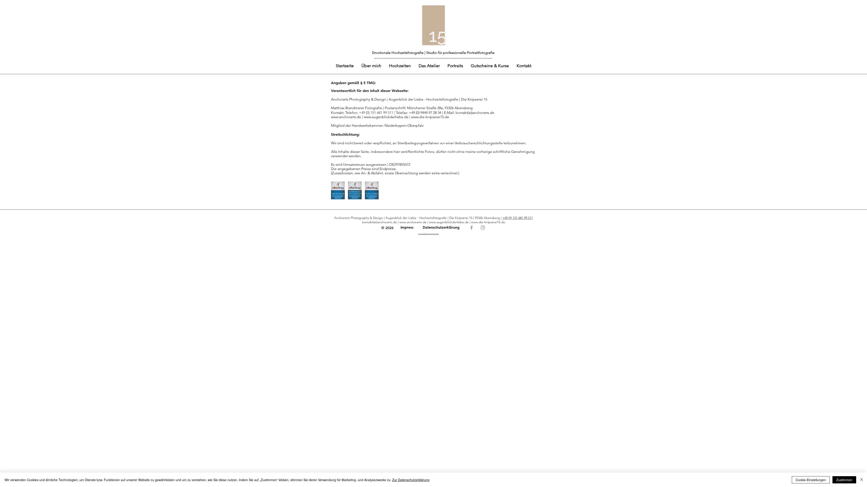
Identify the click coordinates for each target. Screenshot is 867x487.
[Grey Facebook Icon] (471, 227)
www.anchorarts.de (413, 222)
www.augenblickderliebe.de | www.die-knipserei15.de (467, 222)
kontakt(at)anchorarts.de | (380, 222)
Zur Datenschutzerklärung (410, 480)
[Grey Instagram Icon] (483, 227)
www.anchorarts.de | (347, 117)
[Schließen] (861, 479)
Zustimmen (844, 480)
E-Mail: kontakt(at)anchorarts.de (469, 112)
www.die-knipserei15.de (430, 117)
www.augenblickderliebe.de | (387, 117)
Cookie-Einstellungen (811, 480)
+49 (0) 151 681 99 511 (517, 218)
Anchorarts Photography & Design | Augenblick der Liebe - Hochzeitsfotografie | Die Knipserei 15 (409, 99)
